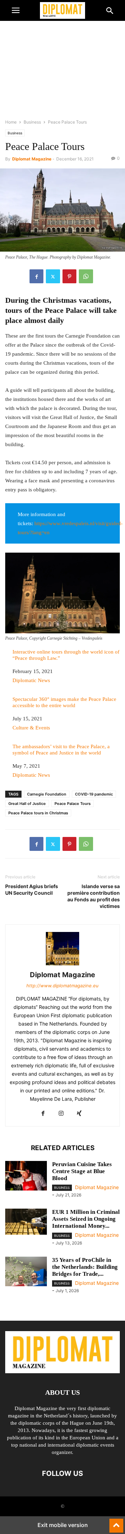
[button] (15, 10)
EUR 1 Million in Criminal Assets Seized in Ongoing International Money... (86, 1219)
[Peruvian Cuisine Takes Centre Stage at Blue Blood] (26, 1176)
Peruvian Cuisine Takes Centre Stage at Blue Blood (82, 1171)
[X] (53, 276)
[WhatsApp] (86, 276)
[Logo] (62, 1371)
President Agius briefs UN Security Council (31, 889)
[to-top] (116, 1522)
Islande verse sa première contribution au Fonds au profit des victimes (93, 896)
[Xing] (79, 1114)
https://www (47, 523)
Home (11, 122)
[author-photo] (62, 965)
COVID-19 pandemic (94, 794)
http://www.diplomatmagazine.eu (62, 985)
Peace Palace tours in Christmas (38, 813)
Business (32, 122)
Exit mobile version (63, 1524)
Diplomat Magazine (31, 158)
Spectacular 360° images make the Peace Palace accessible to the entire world (64, 702)
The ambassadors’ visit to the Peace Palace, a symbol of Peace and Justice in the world (61, 750)
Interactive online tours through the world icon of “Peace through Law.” (65, 655)
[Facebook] (36, 276)
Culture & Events (31, 727)
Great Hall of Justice (27, 803)
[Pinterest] (69, 276)
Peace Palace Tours (73, 803)
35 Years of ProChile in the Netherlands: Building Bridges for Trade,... (85, 1267)
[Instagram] (61, 1114)
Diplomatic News (31, 680)
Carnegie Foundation (46, 794)
